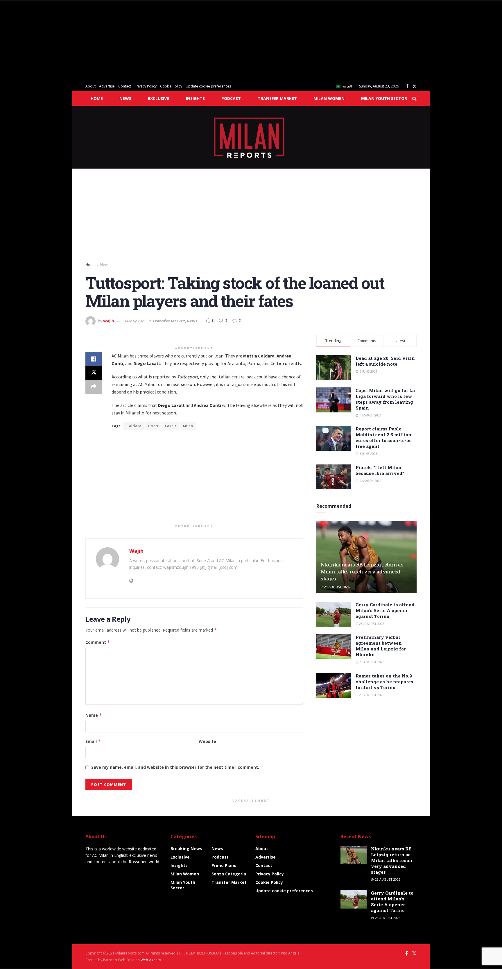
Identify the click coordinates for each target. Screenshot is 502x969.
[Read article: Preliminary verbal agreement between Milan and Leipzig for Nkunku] (333, 646)
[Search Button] (414, 98)
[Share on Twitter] (93, 373)
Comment (97, 642)
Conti (153, 425)
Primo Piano (223, 865)
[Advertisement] (174, 40)
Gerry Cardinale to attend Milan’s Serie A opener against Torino (385, 610)
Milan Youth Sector (384, 98)
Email (93, 741)
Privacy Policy (146, 86)
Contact (124, 86)
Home (97, 98)
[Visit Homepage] (251, 137)
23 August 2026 (336, 586)
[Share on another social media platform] (93, 387)
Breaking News (186, 848)
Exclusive (158, 98)
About (90, 86)
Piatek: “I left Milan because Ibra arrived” (380, 470)
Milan (188, 425)
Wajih (108, 320)
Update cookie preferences (208, 86)
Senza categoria (228, 874)
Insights (195, 98)
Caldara (133, 425)
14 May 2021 (135, 320)
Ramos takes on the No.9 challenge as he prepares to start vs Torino (384, 681)
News (125, 98)
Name (93, 715)
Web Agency (151, 959)
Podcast (231, 98)
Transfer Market (277, 98)
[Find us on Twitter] (415, 86)
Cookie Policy (171, 86)
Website (207, 741)
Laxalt (170, 425)
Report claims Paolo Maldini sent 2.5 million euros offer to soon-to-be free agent (384, 437)
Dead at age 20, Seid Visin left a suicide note (385, 361)
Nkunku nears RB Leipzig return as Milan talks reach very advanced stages (362, 571)
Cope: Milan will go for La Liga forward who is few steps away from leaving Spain (385, 399)
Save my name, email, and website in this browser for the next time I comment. (175, 767)
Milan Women (329, 98)
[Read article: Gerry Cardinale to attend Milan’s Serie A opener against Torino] (333, 614)
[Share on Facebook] (93, 359)
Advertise (107, 86)
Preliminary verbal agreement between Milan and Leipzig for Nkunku (381, 645)
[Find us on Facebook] (407, 86)
